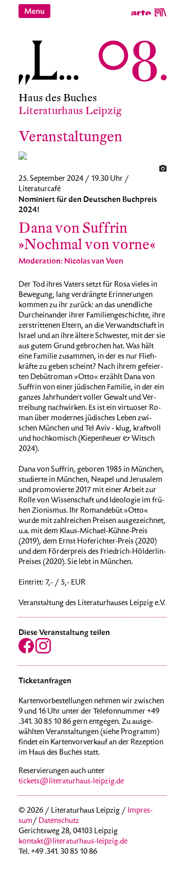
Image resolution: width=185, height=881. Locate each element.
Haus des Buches (57, 97)
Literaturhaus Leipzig (70, 110)
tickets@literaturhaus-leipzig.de (71, 782)
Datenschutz (59, 821)
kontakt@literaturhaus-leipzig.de (72, 842)
